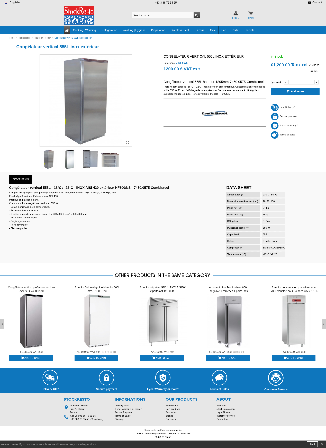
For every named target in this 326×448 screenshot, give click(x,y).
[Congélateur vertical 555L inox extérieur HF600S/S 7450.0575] (127, 142)
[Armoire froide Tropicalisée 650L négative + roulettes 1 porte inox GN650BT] (228, 321)
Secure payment (288, 116)
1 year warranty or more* (128, 409)
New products (173, 409)
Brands (169, 415)
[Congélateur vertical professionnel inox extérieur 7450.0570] (31, 321)
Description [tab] (21, 179)
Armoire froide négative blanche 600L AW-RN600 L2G (97, 289)
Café (213, 30)
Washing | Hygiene (134, 30)
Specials (249, 30)
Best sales (171, 412)
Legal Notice (223, 412)
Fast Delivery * (287, 107)
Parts (235, 30)
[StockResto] (82, 15)
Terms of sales (287, 134)
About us (221, 405)
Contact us (222, 419)
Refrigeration (109, 30)
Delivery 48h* (122, 405)
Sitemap (119, 419)
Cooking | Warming (84, 30)
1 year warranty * (288, 125)
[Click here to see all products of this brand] (215, 114)
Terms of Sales (123, 415)
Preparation (158, 30)
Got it (312, 444)
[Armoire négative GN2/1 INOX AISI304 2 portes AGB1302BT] (163, 321)
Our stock (171, 419)
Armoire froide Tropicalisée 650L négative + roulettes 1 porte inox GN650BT (228, 291)
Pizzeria (199, 30)
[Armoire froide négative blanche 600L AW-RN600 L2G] (97, 321)
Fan (223, 30)
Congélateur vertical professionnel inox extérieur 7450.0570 (31, 289)
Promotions (172, 405)
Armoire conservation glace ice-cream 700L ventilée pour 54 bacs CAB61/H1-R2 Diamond (294, 291)
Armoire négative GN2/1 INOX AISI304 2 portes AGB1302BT (163, 289)
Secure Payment (123, 412)
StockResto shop (225, 409)
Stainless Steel (180, 30)
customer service (225, 415)
